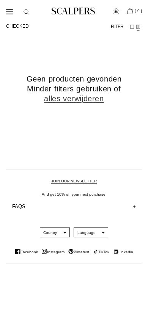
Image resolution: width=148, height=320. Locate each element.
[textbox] (50, 232)
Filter (117, 26)
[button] (26, 11)
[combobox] (50, 232)
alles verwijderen (74, 98)
